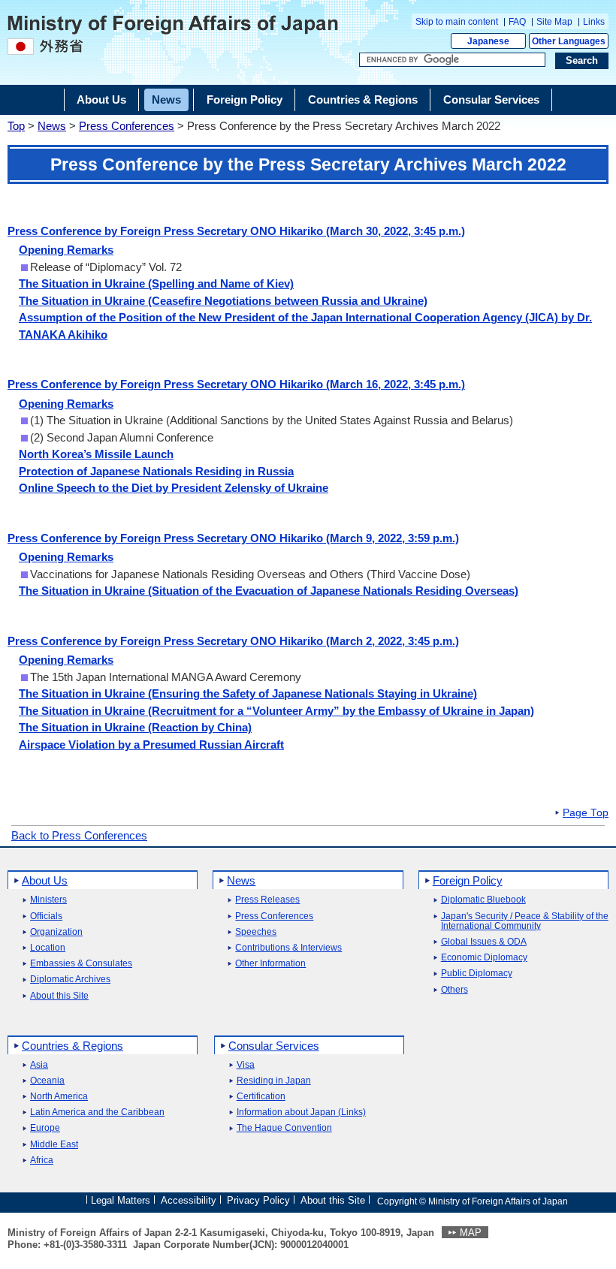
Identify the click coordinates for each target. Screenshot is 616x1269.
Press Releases (267, 900)
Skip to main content (456, 22)
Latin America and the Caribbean (97, 1112)
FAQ (517, 22)
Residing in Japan (274, 1081)
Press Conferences (126, 125)
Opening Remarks (66, 249)
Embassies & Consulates (81, 964)
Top (16, 125)
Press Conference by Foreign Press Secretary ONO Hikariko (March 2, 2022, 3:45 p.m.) (233, 640)
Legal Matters (120, 1200)
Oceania (47, 1081)
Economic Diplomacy (484, 958)
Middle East (54, 1145)
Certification (261, 1097)
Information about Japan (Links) (301, 1112)
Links (594, 22)
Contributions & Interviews (288, 948)
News (52, 125)
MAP (471, 1232)
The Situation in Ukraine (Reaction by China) (135, 727)
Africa (41, 1160)
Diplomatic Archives (70, 979)
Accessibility (188, 1200)
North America (59, 1097)
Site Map (554, 22)
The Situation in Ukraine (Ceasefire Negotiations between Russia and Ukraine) (223, 300)
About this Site (59, 996)
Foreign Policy (468, 880)
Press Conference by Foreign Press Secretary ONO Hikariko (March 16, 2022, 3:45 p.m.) (236, 384)
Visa (246, 1065)
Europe (45, 1128)
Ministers (48, 900)
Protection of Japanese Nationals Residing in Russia (156, 471)
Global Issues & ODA (484, 942)
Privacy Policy (258, 1200)
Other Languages (568, 41)
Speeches (255, 932)
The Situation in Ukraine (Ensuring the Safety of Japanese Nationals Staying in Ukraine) (248, 693)
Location (47, 948)
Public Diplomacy (476, 973)
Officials (46, 916)
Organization (56, 932)
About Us (45, 880)
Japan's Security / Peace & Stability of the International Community (524, 921)
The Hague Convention (284, 1128)
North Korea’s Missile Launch (96, 454)
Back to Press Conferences (79, 835)
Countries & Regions (72, 1045)
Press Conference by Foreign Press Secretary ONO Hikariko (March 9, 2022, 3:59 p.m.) (233, 538)
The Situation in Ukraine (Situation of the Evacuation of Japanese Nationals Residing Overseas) (268, 590)
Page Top (585, 813)
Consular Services (273, 1045)
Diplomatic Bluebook (483, 900)
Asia (39, 1065)
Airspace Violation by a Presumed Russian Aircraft (151, 744)
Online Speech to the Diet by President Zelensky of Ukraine (173, 487)
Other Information (270, 964)
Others (454, 990)
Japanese (488, 41)
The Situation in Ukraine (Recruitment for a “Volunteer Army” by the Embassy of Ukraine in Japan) (276, 710)
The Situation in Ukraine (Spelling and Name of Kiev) (156, 283)
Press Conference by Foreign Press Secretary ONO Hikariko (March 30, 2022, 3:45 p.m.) (236, 231)
